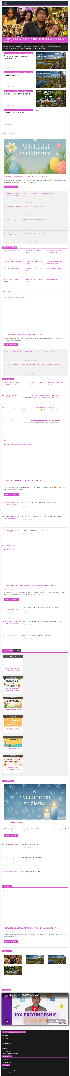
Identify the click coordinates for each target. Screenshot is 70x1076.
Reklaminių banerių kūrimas (10, 1053)
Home (4, 1041)
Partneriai (5, 1048)
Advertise (5, 1035)
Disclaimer (5, 1038)
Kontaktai (5, 1046)
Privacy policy (6, 1051)
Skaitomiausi (7, 650)
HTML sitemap (6, 1043)
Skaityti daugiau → (11, 187)
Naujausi (17, 650)
